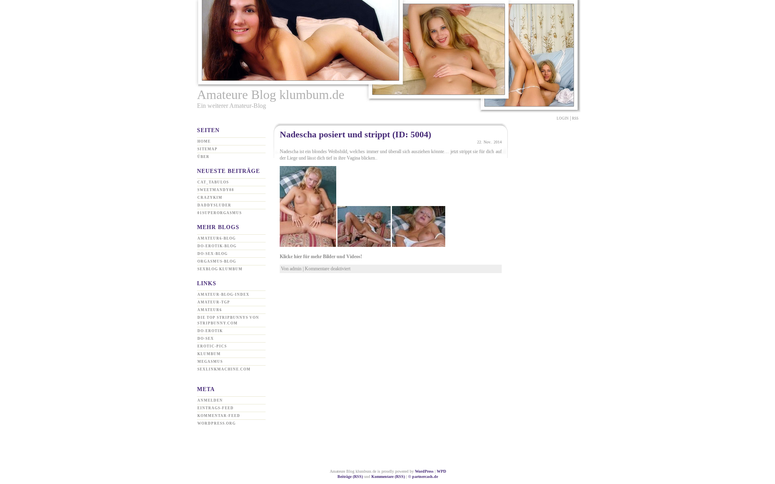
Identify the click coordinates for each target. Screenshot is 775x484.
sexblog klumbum (220, 269)
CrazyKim (209, 198)
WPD (441, 471)
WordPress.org (216, 423)
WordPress (424, 471)
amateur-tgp (213, 302)
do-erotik (210, 331)
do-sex (205, 339)
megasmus (210, 362)
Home (204, 141)
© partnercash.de (423, 476)
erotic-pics (212, 346)
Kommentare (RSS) (388, 476)
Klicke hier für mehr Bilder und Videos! (321, 256)
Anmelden (210, 400)
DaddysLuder (214, 205)
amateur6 (209, 310)
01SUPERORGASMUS (219, 213)
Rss (575, 118)
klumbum (209, 354)
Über (203, 157)
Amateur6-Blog (216, 238)
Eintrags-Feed (215, 408)
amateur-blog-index (223, 295)
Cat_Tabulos (213, 182)
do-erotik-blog (217, 246)
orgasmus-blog (216, 261)
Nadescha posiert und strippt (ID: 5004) (355, 134)
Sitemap (207, 149)
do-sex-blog (212, 254)
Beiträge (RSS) (350, 476)
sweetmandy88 (215, 190)
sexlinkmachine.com (224, 369)
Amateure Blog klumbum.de (270, 94)
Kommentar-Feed (218, 416)
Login (563, 118)
